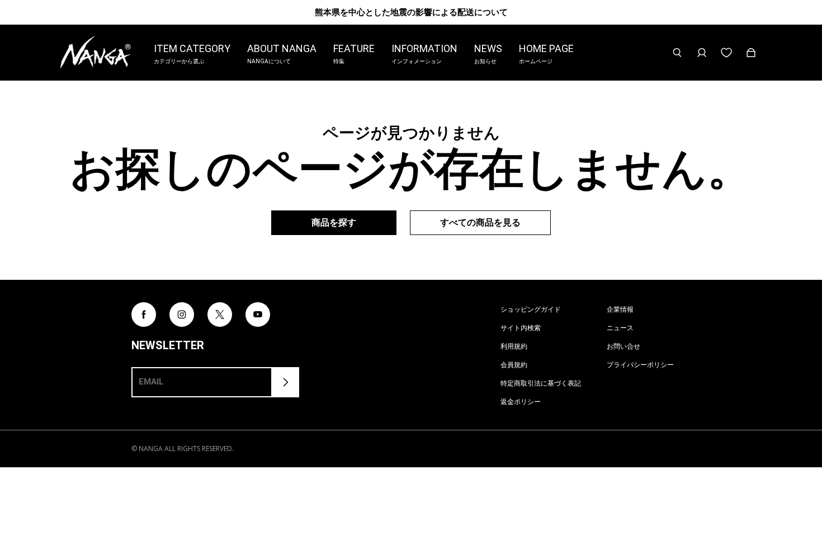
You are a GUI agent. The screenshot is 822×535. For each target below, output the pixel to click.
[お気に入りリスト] (726, 53)
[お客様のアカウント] (701, 52)
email (151, 382)
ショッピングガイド (530, 309)
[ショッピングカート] (751, 52)
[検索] (677, 52)
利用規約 (513, 346)
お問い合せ (623, 346)
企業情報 (620, 309)
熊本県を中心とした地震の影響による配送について (411, 12)
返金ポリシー (520, 401)
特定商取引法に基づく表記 (540, 383)
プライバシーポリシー (640, 364)
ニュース (620, 327)
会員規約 (513, 364)
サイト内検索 (520, 327)
